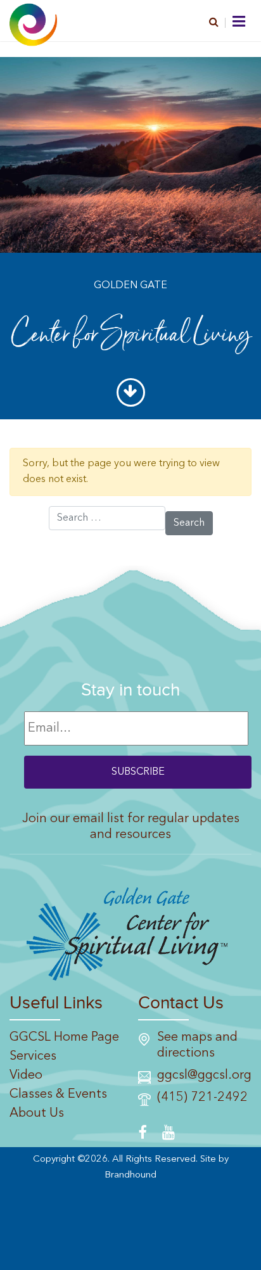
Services (33, 1056)
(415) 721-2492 (202, 1097)
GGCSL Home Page (64, 1037)
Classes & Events (58, 1094)
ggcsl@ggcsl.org (204, 1075)
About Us (37, 1113)
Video (26, 1075)
